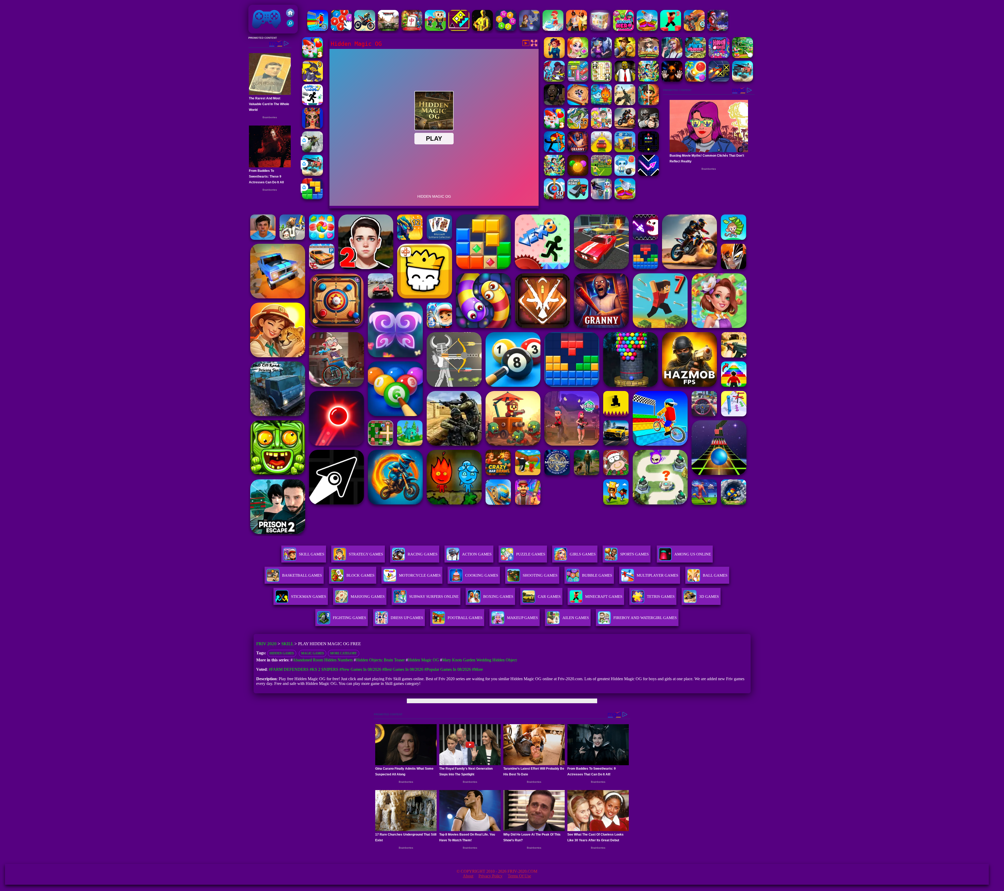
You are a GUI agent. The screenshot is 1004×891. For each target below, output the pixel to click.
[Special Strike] (624, 103)
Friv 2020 (266, 643)
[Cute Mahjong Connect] (601, 80)
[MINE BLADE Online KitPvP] (648, 80)
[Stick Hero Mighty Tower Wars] (554, 80)
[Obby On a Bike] (317, 29)
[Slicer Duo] (647, 29)
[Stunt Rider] (624, 127)
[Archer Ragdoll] (554, 151)
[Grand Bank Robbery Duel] (601, 198)
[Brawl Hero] (623, 29)
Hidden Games (282, 653)
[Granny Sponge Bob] (624, 80)
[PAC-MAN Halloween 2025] (648, 151)
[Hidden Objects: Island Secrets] (624, 56)
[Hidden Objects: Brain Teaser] (671, 56)
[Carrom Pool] (577, 103)
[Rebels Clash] (576, 29)
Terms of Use (519, 876)
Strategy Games (366, 554)
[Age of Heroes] (648, 103)
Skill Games (311, 554)
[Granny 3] (577, 151)
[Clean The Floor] (553, 29)
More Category (343, 653)
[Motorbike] (388, 29)
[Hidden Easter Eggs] (742, 56)
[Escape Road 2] (577, 198)
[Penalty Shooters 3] (601, 174)
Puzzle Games (530, 554)
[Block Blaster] (312, 198)
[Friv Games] (290, 15)
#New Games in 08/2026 (360, 669)
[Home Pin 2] (529, 29)
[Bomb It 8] (624, 174)
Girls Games (583, 554)
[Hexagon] (505, 29)
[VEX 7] (312, 103)
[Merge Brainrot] (577, 127)
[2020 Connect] (341, 29)
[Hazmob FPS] (648, 127)
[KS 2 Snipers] (312, 151)
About (468, 876)
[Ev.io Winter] (694, 29)
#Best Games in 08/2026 (402, 669)
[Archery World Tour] (554, 198)
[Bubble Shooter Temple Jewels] (577, 174)
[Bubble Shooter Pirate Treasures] (695, 80)
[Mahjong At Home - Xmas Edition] (411, 29)
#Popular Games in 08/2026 (447, 669)
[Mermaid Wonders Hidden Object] (601, 56)
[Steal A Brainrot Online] (435, 29)
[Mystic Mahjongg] (600, 29)
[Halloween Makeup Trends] (312, 127)
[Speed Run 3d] (719, 80)
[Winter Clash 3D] (717, 29)
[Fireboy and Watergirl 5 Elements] (601, 103)
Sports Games (634, 554)
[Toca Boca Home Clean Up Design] (601, 127)
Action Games (477, 554)
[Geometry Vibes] (648, 174)
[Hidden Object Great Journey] (648, 56)
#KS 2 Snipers (324, 669)
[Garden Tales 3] (312, 56)
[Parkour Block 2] (670, 29)
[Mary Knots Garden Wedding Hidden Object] (577, 56)
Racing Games (422, 554)
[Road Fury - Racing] (312, 174)
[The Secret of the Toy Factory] (671, 80)
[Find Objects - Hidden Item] (695, 56)
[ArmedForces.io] (482, 29)
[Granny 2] (554, 103)
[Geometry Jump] (458, 29)
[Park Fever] (577, 80)
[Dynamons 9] (312, 80)
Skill (287, 643)
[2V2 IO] (624, 151)
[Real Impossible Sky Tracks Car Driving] (601, 151)
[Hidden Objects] (719, 56)
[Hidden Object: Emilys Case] (554, 56)
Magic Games (312, 653)
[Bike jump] (364, 29)
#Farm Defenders (289, 669)
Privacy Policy (490, 876)
